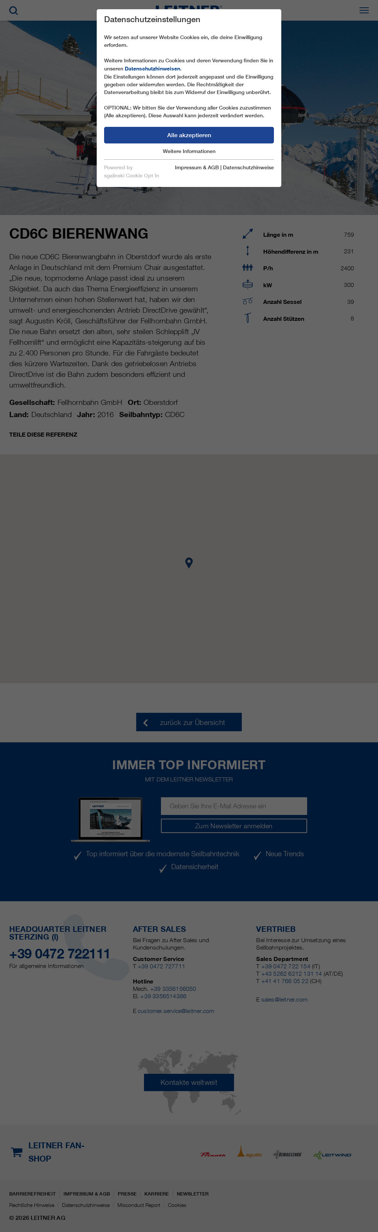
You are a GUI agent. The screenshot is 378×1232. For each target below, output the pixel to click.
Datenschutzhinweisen (152, 68)
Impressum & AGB (197, 167)
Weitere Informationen (189, 151)
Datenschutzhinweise (248, 167)
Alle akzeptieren (189, 135)
